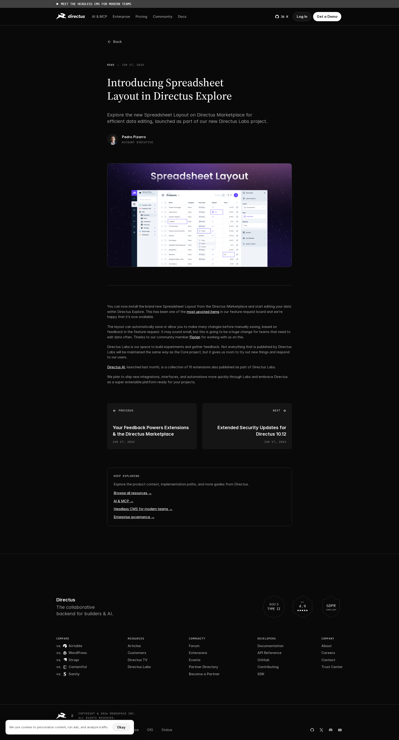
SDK (260, 674)
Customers (137, 653)
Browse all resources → (133, 493)
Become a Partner (204, 674)
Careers (328, 653)
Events (194, 660)
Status (166, 730)
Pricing (141, 16)
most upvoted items (203, 311)
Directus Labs (139, 667)
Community (162, 16)
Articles (134, 646)
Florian (195, 337)
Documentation (270, 646)
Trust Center (332, 667)
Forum (194, 646)
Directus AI (116, 367)
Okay (121, 727)
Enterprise (121, 16)
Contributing (268, 667)
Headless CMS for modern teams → (143, 509)
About (326, 646)
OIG (150, 730)
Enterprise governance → (134, 517)
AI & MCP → (123, 501)
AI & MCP (99, 16)
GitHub (263, 660)
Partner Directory (203, 667)
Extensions (198, 653)
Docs (182, 16)
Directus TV (138, 660)
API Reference (269, 653)
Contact (328, 660)
